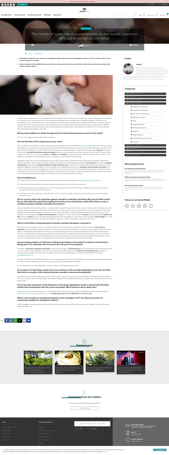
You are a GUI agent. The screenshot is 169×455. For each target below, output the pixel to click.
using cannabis (86, 145)
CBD (130, 151)
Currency (160, 4)
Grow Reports (137, 134)
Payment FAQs (6, 430)
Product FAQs (6, 433)
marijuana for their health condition (90, 180)
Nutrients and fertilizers (142, 138)
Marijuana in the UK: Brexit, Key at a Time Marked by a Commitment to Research (37, 370)
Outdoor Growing (139, 127)
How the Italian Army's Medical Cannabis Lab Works (99, 369)
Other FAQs (5, 440)
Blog (22, 4)
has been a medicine (80, 208)
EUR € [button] (165, 4)
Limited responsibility (44, 436)
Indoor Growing (138, 124)
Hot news (87, 28)
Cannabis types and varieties (134, 185)
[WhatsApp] (15, 320)
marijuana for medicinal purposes (28, 293)
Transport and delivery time (45, 430)
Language (148, 4)
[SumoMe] (28, 320)
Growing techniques (140, 106)
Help (140, 15)
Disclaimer (41, 427)
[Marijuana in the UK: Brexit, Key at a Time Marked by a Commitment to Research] (38, 358)
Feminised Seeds (19, 15)
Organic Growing (138, 117)
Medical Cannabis (135, 145)
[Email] (24, 320)
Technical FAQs (6, 436)
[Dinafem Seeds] (84, 10)
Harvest (135, 131)
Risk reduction (134, 155)
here (77, 265)
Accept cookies (160, 450)
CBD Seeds (47, 15)
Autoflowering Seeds (34, 15)
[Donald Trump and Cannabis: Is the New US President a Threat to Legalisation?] (131, 358)
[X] (20, 320)
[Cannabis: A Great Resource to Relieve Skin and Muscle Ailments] (69, 358)
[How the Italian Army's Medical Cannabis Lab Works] (100, 358)
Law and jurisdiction (43, 440)
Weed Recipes (133, 148)
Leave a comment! (84, 408)
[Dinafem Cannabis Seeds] (26, 54)
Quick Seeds (57, 15)
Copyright (41, 443)
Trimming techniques (140, 110)
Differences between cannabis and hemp (137, 177)
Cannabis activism (135, 93)
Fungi (134, 120)
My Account (150, 15)
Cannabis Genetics (135, 100)
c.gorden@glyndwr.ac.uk (25, 255)
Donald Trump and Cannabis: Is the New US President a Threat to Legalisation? (130, 370)
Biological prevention (140, 113)
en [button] (152, 4)
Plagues (135, 142)
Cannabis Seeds (6, 15)
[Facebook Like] (11, 320)
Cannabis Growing (135, 103)
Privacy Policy (42, 433)
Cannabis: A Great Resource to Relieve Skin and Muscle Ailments (67, 370)
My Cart (162, 15)
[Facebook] (6, 320)
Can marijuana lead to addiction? (135, 168)
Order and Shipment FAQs (9, 427)
